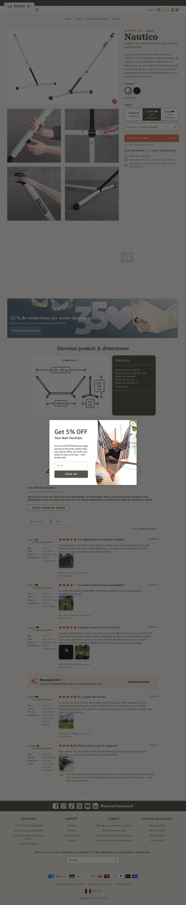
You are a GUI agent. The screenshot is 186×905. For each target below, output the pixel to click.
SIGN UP (71, 474)
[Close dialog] (132, 423)
